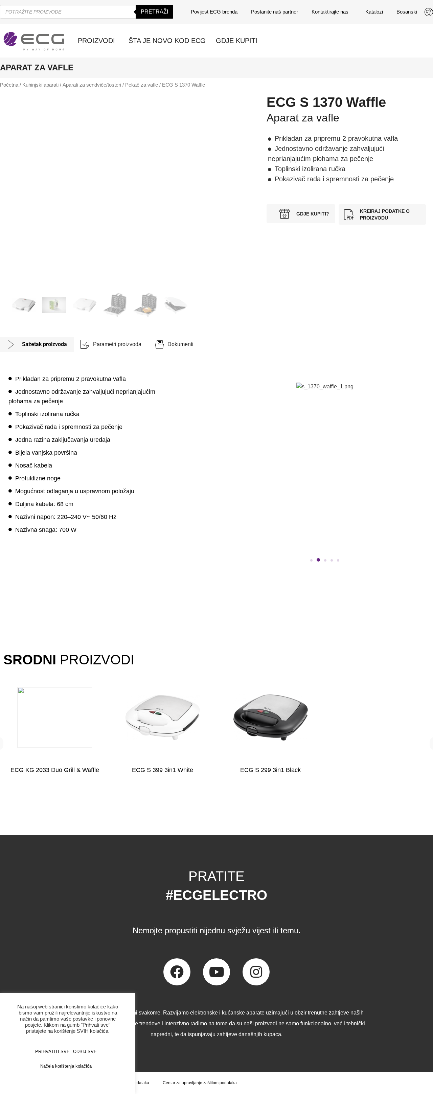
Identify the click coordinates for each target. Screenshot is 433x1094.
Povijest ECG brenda (214, 12)
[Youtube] (216, 971)
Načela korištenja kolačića (66, 1066)
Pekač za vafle (141, 85)
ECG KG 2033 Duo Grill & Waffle (54, 770)
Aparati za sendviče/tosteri (92, 85)
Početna (9, 85)
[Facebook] (176, 971)
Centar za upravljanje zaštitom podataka (200, 1082)
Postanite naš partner (274, 12)
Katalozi (374, 12)
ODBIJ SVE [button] (85, 1051)
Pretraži (154, 12)
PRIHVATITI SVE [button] (52, 1051)
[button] (311, 560)
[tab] (37, 344)
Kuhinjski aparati (40, 85)
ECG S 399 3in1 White (162, 770)
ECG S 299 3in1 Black (270, 770)
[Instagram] (256, 971)
